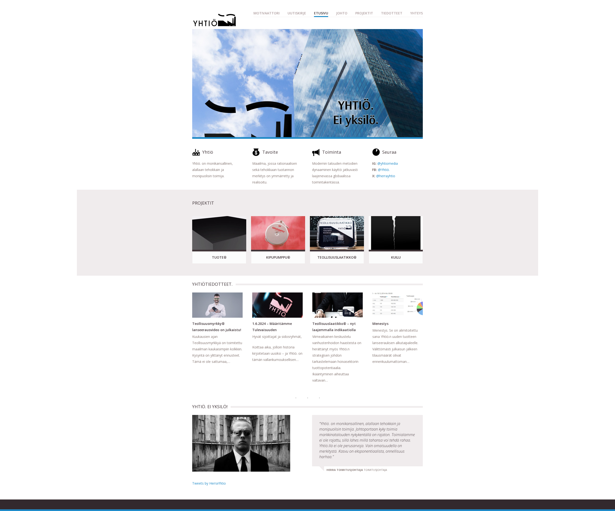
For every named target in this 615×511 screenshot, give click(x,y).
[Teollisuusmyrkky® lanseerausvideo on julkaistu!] (217, 305)
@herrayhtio (385, 176)
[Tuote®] (219, 233)
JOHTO (341, 13)
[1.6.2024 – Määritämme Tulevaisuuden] (277, 305)
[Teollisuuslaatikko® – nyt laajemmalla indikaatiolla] (337, 305)
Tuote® (219, 257)
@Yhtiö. (384, 169)
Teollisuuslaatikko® (337, 257)
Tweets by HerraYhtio (209, 483)
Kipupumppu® (278, 257)
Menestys (380, 323)
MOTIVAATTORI (266, 13)
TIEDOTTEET (391, 13)
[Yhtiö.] (214, 24)
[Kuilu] (396, 233)
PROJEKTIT (364, 13)
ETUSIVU (321, 13)
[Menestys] (397, 305)
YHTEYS (416, 13)
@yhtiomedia (387, 163)
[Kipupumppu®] (278, 233)
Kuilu (396, 257)
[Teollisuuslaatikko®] (337, 233)
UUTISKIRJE (297, 13)
